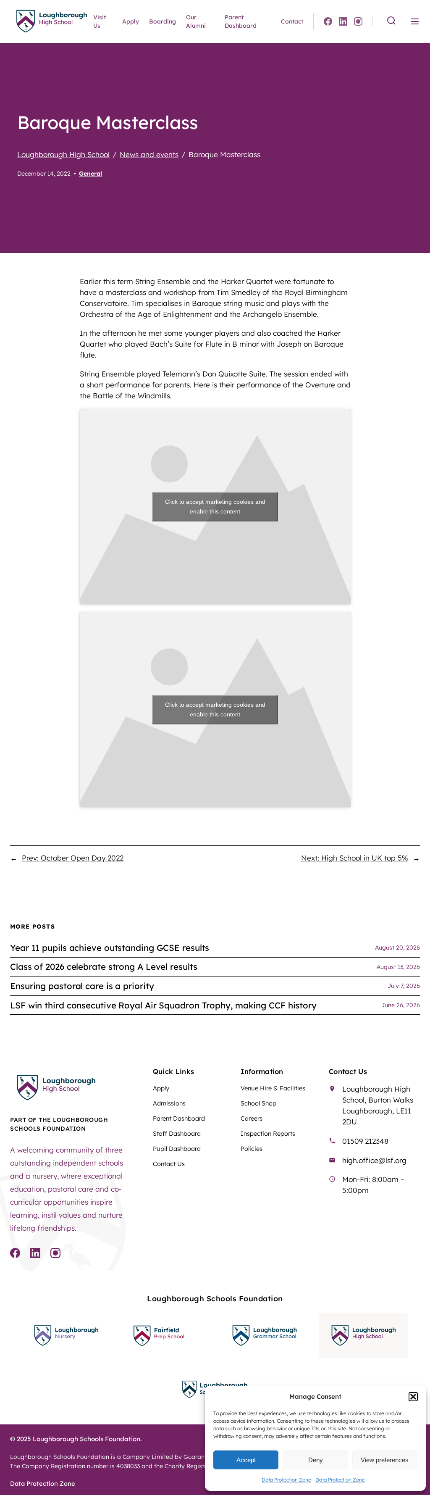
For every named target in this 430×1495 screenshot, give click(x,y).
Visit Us (99, 21)
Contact (292, 21)
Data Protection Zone (286, 1480)
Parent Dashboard (241, 21)
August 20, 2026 (397, 947)
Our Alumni (196, 21)
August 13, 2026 (398, 967)
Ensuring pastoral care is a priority (82, 986)
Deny (315, 1459)
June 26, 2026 (400, 1005)
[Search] (391, 21)
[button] (413, 1396)
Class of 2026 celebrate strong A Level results (103, 966)
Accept (246, 1459)
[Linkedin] (343, 21)
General (90, 173)
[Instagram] (358, 21)
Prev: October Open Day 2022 (72, 857)
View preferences (385, 1459)
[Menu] (415, 21)
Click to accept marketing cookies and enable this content (215, 506)
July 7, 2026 (404, 986)
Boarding (162, 21)
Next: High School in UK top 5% (354, 857)
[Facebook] (328, 21)
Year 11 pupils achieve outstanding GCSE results (109, 948)
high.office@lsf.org (374, 1160)
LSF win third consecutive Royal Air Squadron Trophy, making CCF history (163, 1005)
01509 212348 (365, 1141)
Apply (130, 21)
